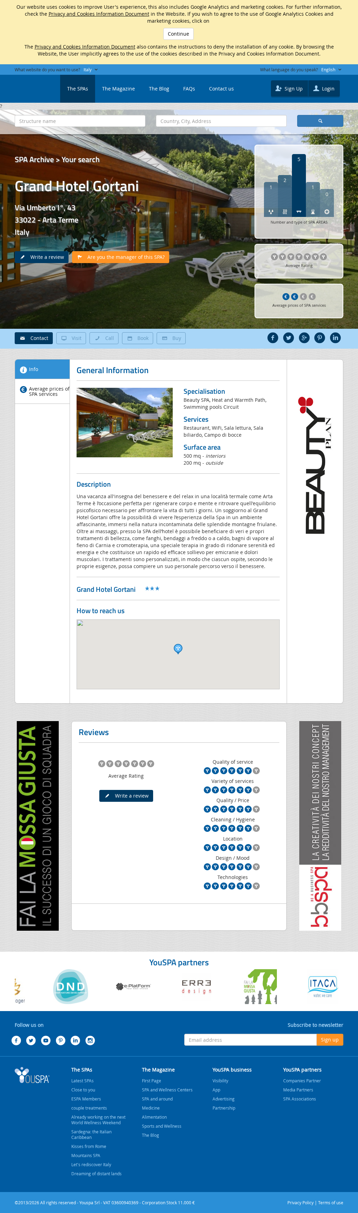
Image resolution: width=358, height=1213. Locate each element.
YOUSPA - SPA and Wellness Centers (32, 86)
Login (328, 88)
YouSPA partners (302, 1069)
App (216, 1089)
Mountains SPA (85, 1155)
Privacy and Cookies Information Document (99, 13)
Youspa (32, 1075)
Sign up (330, 1039)
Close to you (83, 1089)
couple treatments (89, 1108)
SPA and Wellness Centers (167, 1089)
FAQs (189, 88)
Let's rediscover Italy (91, 1164)
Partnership (224, 1108)
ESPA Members (86, 1099)
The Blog (159, 88)
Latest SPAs (82, 1080)
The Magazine (118, 88)
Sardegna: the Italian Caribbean (91, 1134)
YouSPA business (232, 1069)
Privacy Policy (300, 1202)
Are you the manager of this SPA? (124, 257)
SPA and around (157, 1099)
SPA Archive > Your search (57, 159)
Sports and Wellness (161, 1126)
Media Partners (298, 1089)
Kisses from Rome (88, 1146)
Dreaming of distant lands (96, 1173)
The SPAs (77, 88)
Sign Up (293, 88)
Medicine (151, 1108)
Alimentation (154, 1117)
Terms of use (330, 1202)
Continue (178, 33)
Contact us (221, 88)
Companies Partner (302, 1080)
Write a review (45, 257)
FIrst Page (151, 1080)
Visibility (220, 1080)
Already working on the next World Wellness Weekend (98, 1119)
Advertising (224, 1099)
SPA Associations (299, 1099)
